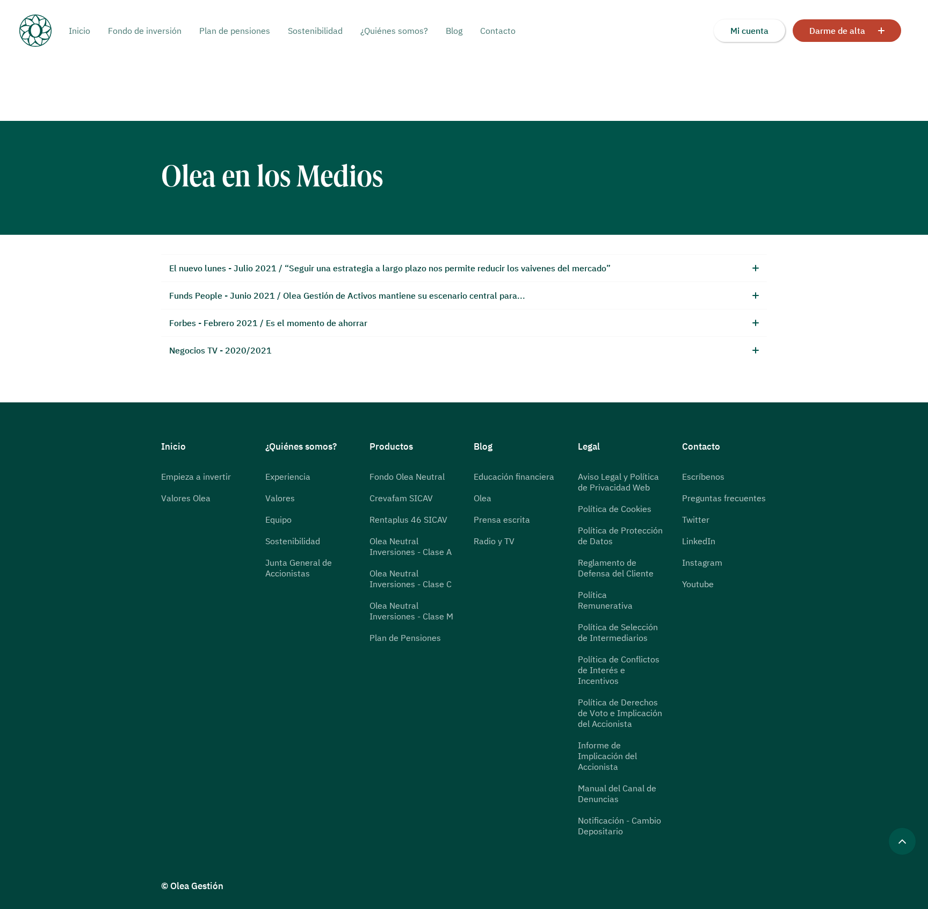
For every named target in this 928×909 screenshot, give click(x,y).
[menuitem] (83, 30)
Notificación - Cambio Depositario (619, 825)
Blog (454, 30)
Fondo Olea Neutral (407, 476)
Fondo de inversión (145, 30)
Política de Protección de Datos (620, 535)
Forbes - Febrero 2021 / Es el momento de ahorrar (268, 323)
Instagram (702, 562)
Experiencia (287, 476)
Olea (482, 498)
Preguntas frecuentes (724, 498)
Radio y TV (494, 541)
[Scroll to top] (902, 840)
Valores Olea (186, 498)
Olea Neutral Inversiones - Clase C (410, 578)
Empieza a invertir (196, 476)
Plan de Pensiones (405, 637)
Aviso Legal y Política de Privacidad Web (618, 482)
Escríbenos (703, 476)
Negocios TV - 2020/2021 (220, 350)
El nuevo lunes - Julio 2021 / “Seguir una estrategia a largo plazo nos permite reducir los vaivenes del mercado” (390, 268)
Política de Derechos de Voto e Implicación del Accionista (620, 713)
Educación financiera (514, 476)
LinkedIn (698, 541)
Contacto (498, 30)
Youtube (698, 584)
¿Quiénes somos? (394, 30)
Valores (280, 498)
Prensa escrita (502, 519)
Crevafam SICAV (401, 498)
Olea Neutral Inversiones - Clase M (411, 611)
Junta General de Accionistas (298, 568)
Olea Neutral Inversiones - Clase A (410, 546)
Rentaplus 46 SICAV (408, 519)
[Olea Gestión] (44, 31)
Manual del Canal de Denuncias (617, 793)
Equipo (278, 519)
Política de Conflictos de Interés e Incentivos (618, 670)
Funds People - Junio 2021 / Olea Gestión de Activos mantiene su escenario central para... (347, 295)
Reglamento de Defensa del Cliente (616, 568)
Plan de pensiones (234, 30)
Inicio (79, 30)
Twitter (695, 519)
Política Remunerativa (605, 600)
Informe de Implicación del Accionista (607, 756)
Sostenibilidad (315, 30)
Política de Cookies (614, 508)
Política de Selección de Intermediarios (618, 632)
